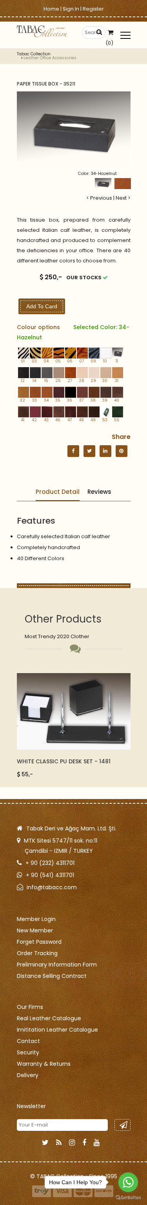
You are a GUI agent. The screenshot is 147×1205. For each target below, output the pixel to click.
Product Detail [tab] (58, 492)
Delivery (27, 1075)
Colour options (73, 332)
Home (51, 9)
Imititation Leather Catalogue (57, 1030)
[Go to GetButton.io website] (128, 1197)
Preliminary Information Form (57, 964)
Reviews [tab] (99, 492)
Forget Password (39, 942)
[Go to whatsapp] (128, 1182)
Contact (28, 1041)
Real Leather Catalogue (49, 1018)
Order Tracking (37, 953)
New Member (35, 930)
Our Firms (30, 1007)
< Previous (99, 198)
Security (28, 1052)
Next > (123, 198)
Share (121, 436)
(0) (109, 43)
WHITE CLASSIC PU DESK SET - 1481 (64, 761)
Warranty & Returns (44, 1064)
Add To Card (41, 306)
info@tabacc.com (52, 887)
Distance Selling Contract (52, 976)
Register (93, 9)
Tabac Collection (34, 54)
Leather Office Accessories (50, 58)
